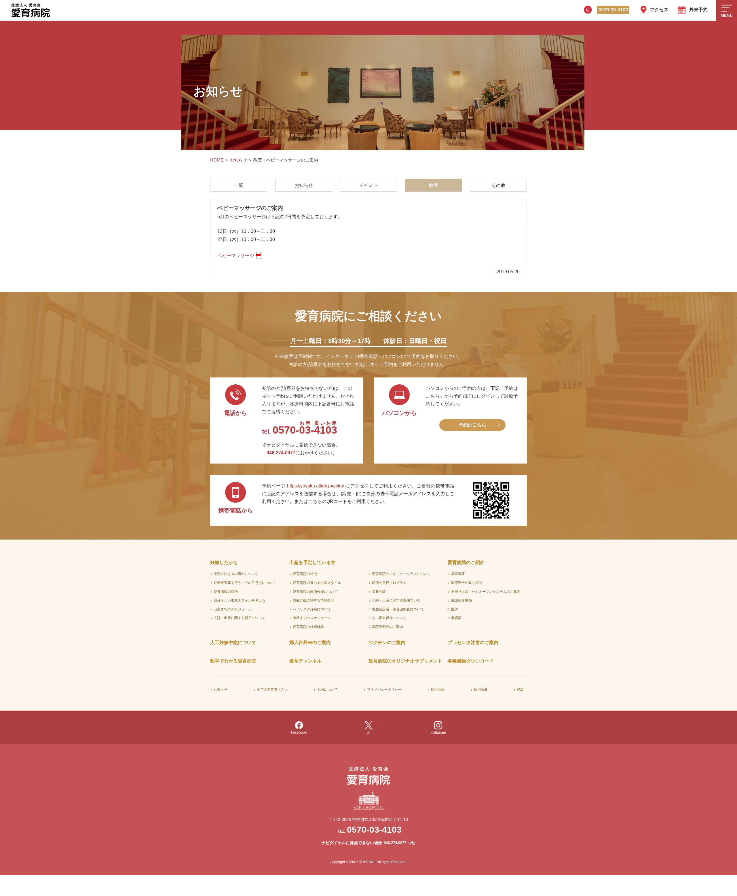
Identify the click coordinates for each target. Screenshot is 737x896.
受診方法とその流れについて (236, 574)
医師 (454, 609)
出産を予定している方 (312, 562)
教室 (433, 185)
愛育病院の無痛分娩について (315, 592)
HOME (216, 160)
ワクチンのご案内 (386, 642)
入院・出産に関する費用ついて (396, 600)
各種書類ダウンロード (471, 660)
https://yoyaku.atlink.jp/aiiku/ (315, 485)
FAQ (520, 690)
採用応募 (481, 690)
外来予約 (698, 9)
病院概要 (458, 574)
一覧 (238, 185)
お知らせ (238, 160)
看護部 (456, 618)
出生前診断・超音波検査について (398, 609)
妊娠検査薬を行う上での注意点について (245, 583)
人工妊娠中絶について (233, 642)
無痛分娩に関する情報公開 (313, 600)
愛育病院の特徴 (226, 592)
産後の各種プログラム (389, 583)
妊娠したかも (224, 562)
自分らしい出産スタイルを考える (239, 600)
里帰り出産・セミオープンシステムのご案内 (485, 592)
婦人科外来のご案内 (310, 642)
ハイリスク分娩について (312, 609)
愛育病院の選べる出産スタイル (317, 583)
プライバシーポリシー (384, 690)
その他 (498, 185)
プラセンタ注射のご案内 (473, 642)
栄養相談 (379, 592)
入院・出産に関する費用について (239, 618)
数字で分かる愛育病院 (233, 660)
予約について (327, 690)
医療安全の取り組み (466, 583)
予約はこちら (472, 424)
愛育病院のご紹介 (466, 562)
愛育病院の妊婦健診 (308, 627)
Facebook (299, 732)
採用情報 (438, 690)
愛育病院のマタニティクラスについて (401, 574)
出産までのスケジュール (233, 609)
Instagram (438, 732)
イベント (368, 185)
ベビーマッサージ (235, 255)
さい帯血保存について (389, 618)
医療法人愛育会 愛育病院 (32, 10)
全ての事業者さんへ (272, 690)
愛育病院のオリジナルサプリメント (405, 660)
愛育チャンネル (305, 660)
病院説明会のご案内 (387, 627)
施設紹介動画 (461, 600)
